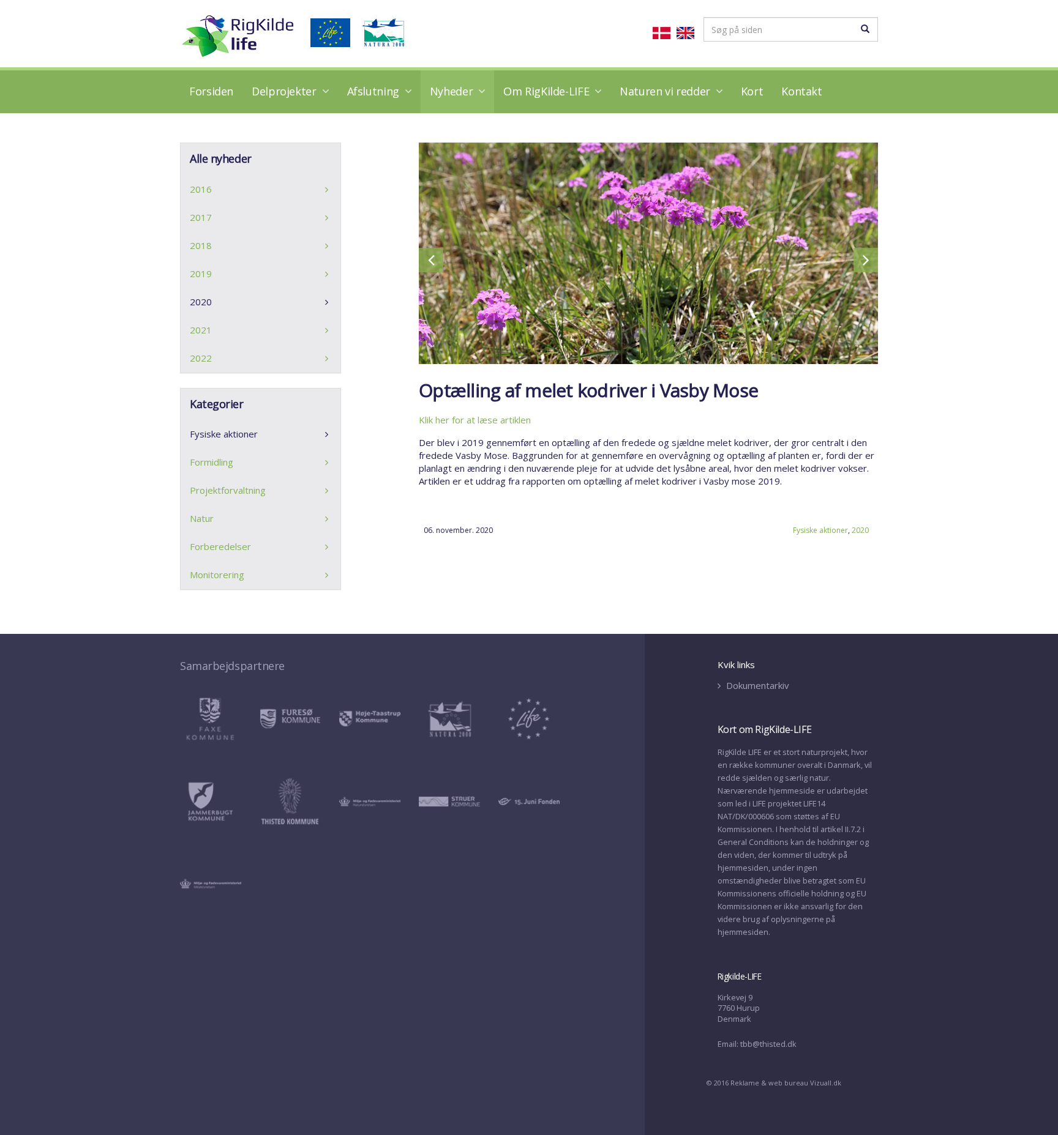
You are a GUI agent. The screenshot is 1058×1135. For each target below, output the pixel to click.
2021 (201, 330)
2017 (201, 217)
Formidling (211, 462)
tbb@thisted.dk (768, 1043)
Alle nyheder (221, 158)
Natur (202, 518)
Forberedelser (220, 546)
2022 (201, 358)
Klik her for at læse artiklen (475, 420)
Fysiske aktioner (820, 530)
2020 (860, 530)
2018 (201, 245)
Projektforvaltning (228, 490)
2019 (201, 273)
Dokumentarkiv (756, 685)
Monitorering (217, 574)
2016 (201, 189)
